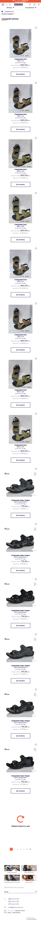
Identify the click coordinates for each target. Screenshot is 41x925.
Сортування (29, 8)
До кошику (20, 74)
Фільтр (9, 8)
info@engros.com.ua (15, 907)
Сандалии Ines (20, 59)
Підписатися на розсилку (14, 887)
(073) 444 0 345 (13, 904)
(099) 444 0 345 (13, 899)
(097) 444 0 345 (13, 901)
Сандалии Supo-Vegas (20, 500)
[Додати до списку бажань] (36, 28)
